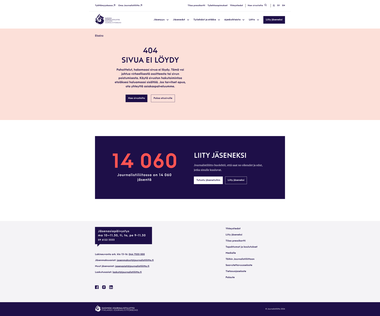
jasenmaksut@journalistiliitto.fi (135, 260)
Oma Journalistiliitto (129, 5)
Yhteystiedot (236, 5)
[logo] (108, 24)
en (283, 5)
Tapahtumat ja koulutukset (241, 247)
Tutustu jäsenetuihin (208, 180)
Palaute (230, 277)
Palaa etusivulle (162, 98)
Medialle (231, 253)
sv (278, 5)
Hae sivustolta (255, 5)
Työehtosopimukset (218, 5)
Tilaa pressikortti (196, 5)
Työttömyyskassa (104, 5)
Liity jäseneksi (274, 20)
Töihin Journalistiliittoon (240, 259)
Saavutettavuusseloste (239, 265)
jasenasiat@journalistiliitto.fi (132, 266)
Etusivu (99, 35)
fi (274, 5)
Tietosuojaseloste (236, 271)
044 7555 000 (137, 254)
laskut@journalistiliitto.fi (127, 272)
